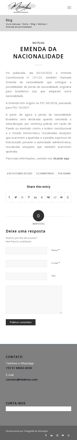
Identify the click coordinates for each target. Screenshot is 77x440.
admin (66, 173)
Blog (9, 20)
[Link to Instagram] (57, 435)
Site (54, 275)
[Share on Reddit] (55, 197)
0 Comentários (45, 173)
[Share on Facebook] (9, 197)
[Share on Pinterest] (29, 197)
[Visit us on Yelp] (68, 197)
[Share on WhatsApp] (22, 197)
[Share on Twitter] (16, 197)
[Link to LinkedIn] (51, 435)
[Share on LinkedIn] (35, 197)
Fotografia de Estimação (36, 431)
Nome (56, 250)
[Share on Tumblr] (42, 197)
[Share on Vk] (48, 197)
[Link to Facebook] (46, 435)
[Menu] (69, 7)
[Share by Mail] (61, 197)
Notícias (38, 43)
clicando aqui (61, 158)
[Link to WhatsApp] (68, 435)
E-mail (56, 263)
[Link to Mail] (63, 435)
